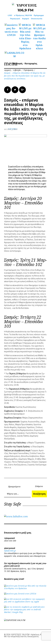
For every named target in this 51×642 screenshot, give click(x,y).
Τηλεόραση (28, 70)
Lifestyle (17, 70)
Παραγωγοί (15, 18)
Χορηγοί (25, 18)
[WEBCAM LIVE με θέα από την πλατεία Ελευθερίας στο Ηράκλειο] (25, 36)
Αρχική (7, 70)
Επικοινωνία (36, 18)
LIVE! (10, 15)
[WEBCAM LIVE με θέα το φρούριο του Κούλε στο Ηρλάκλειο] (39, 36)
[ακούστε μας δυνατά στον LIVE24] (11, 30)
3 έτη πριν (12, 129)
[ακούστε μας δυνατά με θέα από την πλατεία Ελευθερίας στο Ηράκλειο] (25, 588)
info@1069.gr (10, 550)
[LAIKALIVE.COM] (11, 54)
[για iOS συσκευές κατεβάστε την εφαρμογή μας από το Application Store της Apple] (25, 601)
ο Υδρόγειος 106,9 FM (23, 15)
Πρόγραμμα (39, 15)
